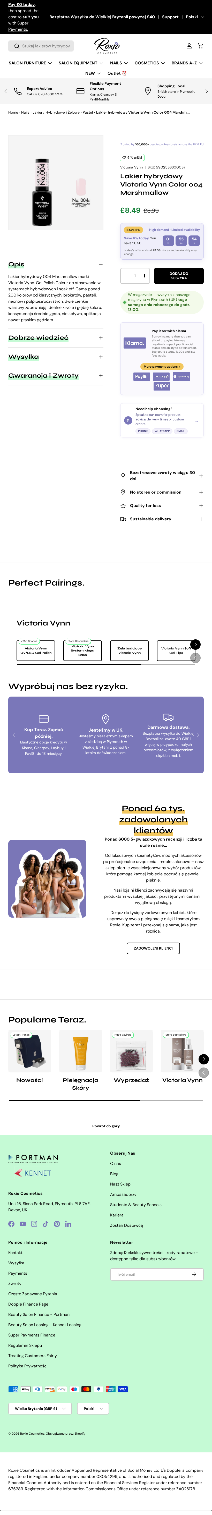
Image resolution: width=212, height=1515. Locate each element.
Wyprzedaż (131, 1080)
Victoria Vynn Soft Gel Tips (176, 651)
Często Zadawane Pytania (32, 1294)
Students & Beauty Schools (136, 1204)
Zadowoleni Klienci (153, 948)
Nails (25, 112)
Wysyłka (16, 1263)
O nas (115, 1163)
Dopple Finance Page (28, 1304)
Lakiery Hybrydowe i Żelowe (56, 112)
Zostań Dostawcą (126, 1225)
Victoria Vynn (131, 167)
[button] (200, 46)
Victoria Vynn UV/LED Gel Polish (35, 651)
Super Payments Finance (31, 1335)
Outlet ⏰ (117, 73)
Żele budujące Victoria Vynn (129, 651)
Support (170, 17)
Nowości (29, 1080)
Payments (17, 1273)
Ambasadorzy (123, 1194)
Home (13, 112)
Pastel (88, 112)
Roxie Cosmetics (32, 1434)
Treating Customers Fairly (32, 1355)
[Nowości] (30, 1051)
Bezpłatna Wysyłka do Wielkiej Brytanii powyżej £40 (102, 17)
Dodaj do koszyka (179, 275)
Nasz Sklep (120, 1184)
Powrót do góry (106, 1126)
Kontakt (15, 1252)
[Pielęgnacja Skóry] (80, 1051)
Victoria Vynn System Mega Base (82, 651)
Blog (114, 1174)
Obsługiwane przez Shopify (66, 1434)
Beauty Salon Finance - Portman (39, 1314)
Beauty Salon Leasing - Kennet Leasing (44, 1324)
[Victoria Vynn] (182, 1051)
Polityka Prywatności (28, 1366)
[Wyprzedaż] (131, 1051)
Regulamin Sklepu (25, 1345)
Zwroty (14, 1283)
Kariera (117, 1215)
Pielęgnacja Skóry (80, 1084)
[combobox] (41, 46)
